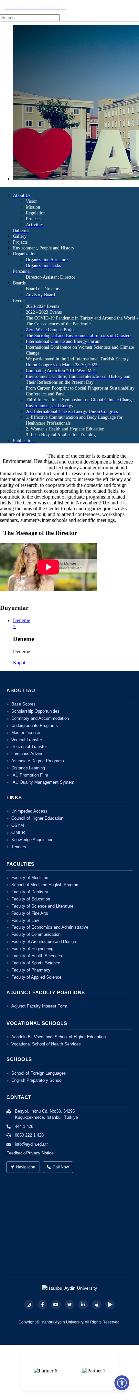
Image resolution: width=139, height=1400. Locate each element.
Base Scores (23, 704)
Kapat (19, 662)
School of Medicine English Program (45, 884)
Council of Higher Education (37, 818)
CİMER (18, 832)
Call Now (61, 1167)
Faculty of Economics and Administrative (49, 927)
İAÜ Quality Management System (42, 782)
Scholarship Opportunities (35, 711)
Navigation (25, 1167)
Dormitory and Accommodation (40, 718)
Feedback (15, 1153)
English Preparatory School (36, 1080)
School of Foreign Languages (38, 1073)
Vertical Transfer (26, 739)
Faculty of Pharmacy (30, 970)
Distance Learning (28, 768)
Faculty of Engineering (32, 948)
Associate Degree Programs (37, 760)
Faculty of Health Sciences (36, 955)
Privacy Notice (40, 1153)
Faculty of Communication (35, 934)
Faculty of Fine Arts (29, 913)
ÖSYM (17, 825)
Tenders (18, 846)
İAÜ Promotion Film (29, 775)
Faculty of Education (30, 899)
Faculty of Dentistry (29, 891)
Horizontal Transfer (29, 746)
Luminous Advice (27, 753)
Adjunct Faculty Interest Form (39, 1006)
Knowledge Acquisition (32, 839)
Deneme (21, 620)
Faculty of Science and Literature (42, 906)
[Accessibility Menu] (121, 1382)
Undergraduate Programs (34, 725)
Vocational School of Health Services (46, 1044)
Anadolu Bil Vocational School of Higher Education (58, 1036)
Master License (25, 732)
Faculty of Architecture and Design (43, 941)
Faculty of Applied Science (36, 977)
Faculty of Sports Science (35, 962)
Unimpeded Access (29, 811)
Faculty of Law (25, 920)
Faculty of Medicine (29, 877)
